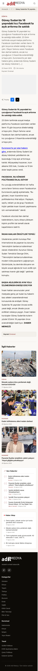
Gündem (4, 581)
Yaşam (4, 588)
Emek (3, 601)
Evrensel (12, 334)
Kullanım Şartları (7, 656)
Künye (4, 629)
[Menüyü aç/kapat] (3, 3)
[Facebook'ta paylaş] (12, 100)
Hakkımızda (6, 625)
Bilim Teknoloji (6, 612)
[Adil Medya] (16, 3)
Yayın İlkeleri (6, 635)
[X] (9, 570)
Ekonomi (4, 598)
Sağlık (4, 605)
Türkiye (4, 591)
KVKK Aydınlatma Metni (10, 649)
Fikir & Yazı (5, 615)
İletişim (4, 632)
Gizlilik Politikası (7, 645)
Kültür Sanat (6, 608)
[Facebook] (4, 570)
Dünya (4, 16)
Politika (4, 595)
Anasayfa (5, 9)
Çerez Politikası (7, 652)
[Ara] (34, 3)
